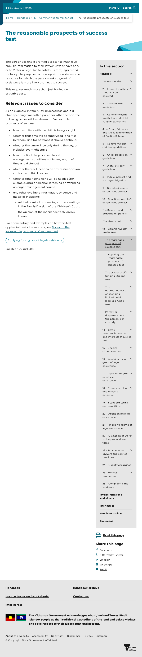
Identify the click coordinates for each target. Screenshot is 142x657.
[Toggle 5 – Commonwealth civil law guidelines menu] (131, 144)
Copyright (57, 636)
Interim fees (14, 605)
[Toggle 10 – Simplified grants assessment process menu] (131, 199)
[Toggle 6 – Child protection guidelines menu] (131, 155)
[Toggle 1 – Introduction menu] (131, 81)
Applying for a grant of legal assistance (35, 240)
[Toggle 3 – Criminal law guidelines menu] (131, 103)
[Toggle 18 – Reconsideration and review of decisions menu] (131, 388)
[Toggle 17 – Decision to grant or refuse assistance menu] (131, 373)
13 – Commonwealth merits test (53, 18)
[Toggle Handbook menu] (131, 74)
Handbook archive (86, 588)
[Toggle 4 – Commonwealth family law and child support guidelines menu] (131, 115)
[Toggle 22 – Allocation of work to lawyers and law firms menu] (131, 436)
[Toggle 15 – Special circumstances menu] (131, 348)
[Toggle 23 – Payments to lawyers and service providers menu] (131, 450)
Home (9, 18)
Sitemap (101, 636)
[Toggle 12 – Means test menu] (131, 221)
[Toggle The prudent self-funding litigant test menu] (131, 272)
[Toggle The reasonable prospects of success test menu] (131, 240)
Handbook (23, 18)
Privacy (88, 636)
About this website (17, 636)
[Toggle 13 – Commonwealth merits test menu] (131, 229)
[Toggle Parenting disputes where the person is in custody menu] (131, 312)
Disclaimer (73, 636)
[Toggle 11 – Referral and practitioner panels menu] (131, 210)
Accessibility (40, 636)
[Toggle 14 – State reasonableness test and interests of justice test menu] (131, 330)
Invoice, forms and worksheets (27, 596)
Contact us (81, 596)
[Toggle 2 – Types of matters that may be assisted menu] (131, 89)
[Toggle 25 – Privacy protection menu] (131, 472)
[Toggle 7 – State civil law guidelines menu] (131, 166)
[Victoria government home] (130, 648)
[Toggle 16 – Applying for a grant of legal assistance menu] (131, 359)
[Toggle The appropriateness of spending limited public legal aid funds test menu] (131, 287)
